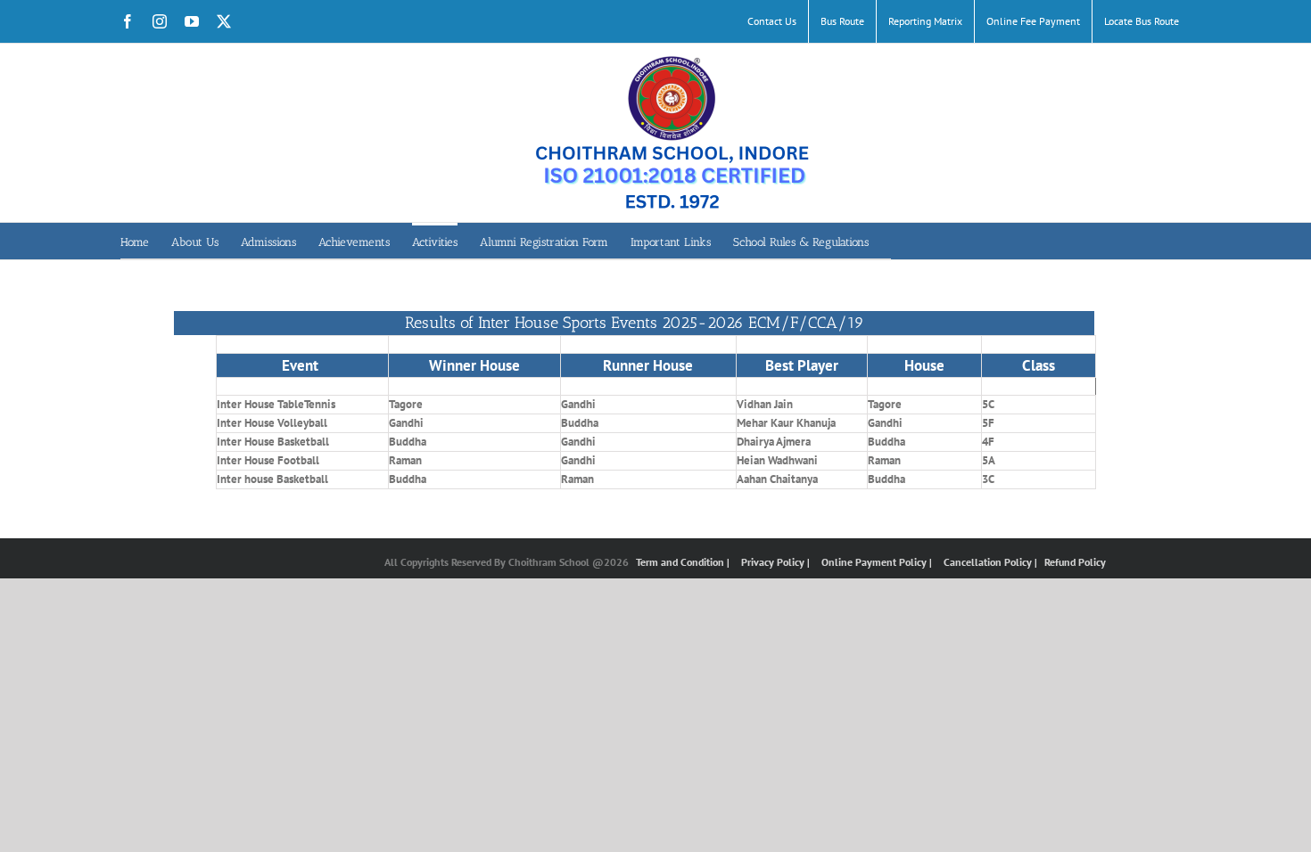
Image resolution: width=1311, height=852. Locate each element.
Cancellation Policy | (992, 562)
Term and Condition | (684, 562)
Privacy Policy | (776, 562)
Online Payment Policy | (878, 562)
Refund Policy (1075, 562)
